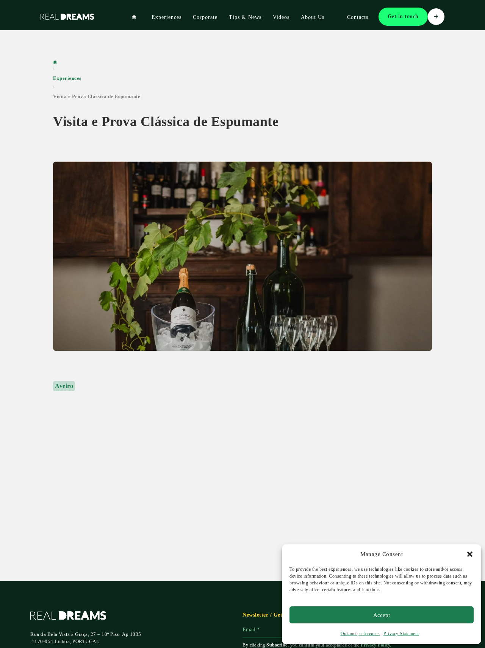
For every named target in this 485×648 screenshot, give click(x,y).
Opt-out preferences (360, 633)
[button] (470, 554)
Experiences (166, 17)
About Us (312, 17)
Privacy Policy (375, 645)
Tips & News (245, 17)
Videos (281, 17)
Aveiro (64, 386)
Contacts (357, 17)
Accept (381, 615)
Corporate (205, 17)
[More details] (242, 256)
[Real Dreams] (134, 17)
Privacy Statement (401, 633)
